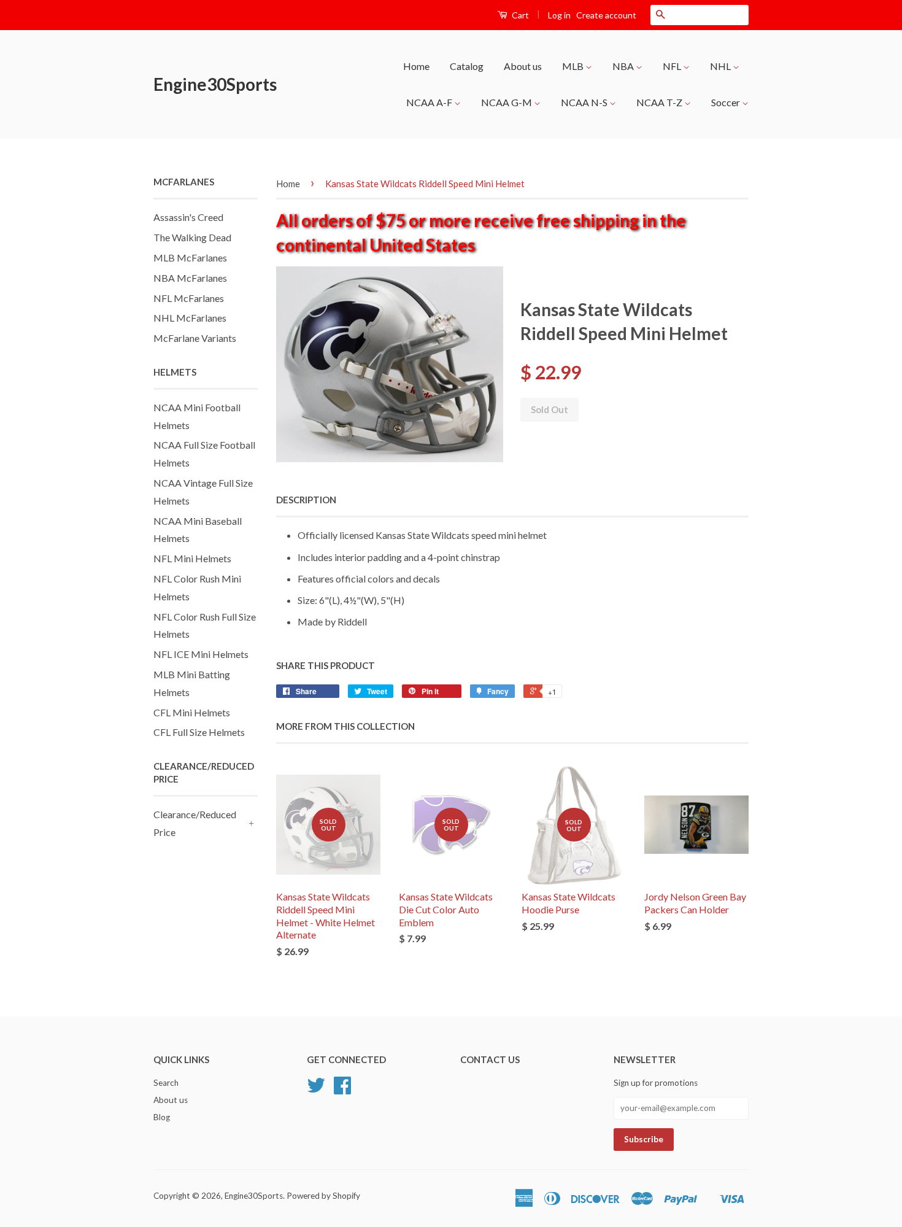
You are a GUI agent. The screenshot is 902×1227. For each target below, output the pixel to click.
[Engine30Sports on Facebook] (342, 1089)
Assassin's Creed (188, 217)
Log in (559, 15)
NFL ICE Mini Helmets (201, 654)
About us (523, 66)
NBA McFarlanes (190, 278)
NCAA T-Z (660, 102)
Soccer (726, 102)
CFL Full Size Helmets (199, 732)
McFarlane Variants (194, 338)
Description (306, 499)
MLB (573, 66)
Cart (519, 15)
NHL (721, 66)
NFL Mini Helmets (192, 558)
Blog (161, 1117)
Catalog (467, 66)
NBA (624, 66)
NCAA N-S (585, 102)
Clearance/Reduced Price (194, 823)
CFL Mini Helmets (191, 712)
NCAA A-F (430, 102)
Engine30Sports (215, 84)
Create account (606, 15)
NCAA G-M (507, 102)
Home (416, 66)
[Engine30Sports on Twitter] (316, 1089)
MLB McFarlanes (190, 257)
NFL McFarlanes (188, 298)
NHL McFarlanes (189, 317)
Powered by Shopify (323, 1196)
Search (166, 1083)
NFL (673, 66)
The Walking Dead (192, 237)
